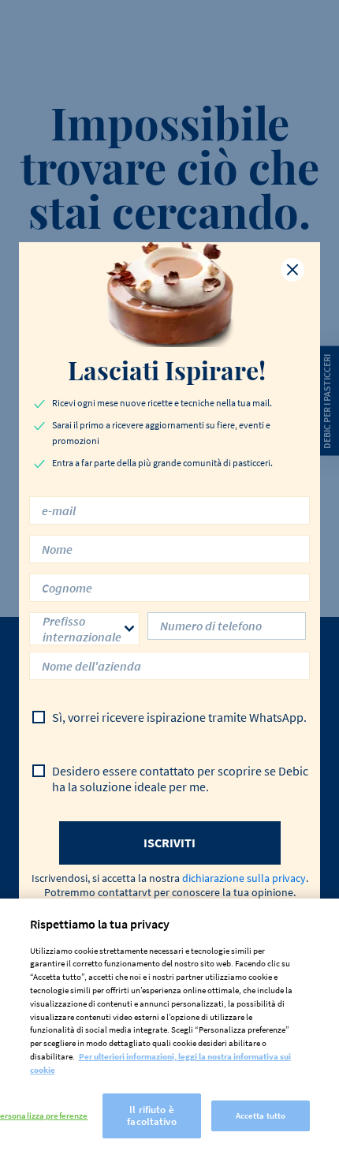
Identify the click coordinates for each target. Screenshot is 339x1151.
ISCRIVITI (169, 842)
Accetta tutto (260, 1115)
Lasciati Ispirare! (169, 370)
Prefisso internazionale (82, 629)
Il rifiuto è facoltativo (151, 1116)
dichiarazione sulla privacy (244, 878)
